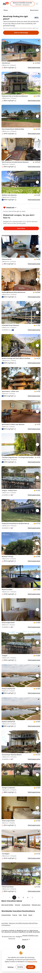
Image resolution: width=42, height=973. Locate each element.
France (14, 915)
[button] (22, 3)
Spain (30, 915)
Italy (20, 915)
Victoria (17, 905)
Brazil (25, 915)
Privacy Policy (32, 962)
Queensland (26, 905)
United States (6, 915)
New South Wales (7, 905)
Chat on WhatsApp (21, 33)
